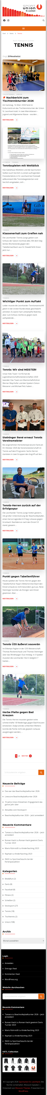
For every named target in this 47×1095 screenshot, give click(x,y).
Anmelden (9, 963)
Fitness (6, 162)
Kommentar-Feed (12, 974)
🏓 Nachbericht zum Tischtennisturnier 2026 (18, 99)
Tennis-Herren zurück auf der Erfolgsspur (22, 507)
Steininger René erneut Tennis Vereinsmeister (22, 439)
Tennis (15, 162)
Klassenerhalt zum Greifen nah (23, 233)
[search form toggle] (43, 20)
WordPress (23, 1091)
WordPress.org (11, 979)
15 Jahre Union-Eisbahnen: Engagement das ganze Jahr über (23, 803)
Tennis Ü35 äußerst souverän (21, 644)
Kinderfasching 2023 (30, 848)
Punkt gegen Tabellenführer (21, 576)
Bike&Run (9, 878)
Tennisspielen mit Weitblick (21, 165)
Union (19, 94)
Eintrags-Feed (11, 968)
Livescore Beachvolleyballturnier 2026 (21, 796)
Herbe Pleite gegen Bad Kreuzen (18, 714)
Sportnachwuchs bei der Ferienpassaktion (19, 860)
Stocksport (9, 906)
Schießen (9, 900)
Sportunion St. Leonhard (29, 1082)
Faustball (9, 889)
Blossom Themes (22, 1088)
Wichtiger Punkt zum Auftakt (22, 301)
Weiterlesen (8, 120)
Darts (7, 884)
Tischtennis (9, 94)
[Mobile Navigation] (23, 28)
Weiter (25, 756)
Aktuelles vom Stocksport (16, 810)
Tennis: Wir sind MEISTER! (19, 369)
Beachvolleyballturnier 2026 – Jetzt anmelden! (24, 815)
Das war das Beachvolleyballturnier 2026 (22, 791)
